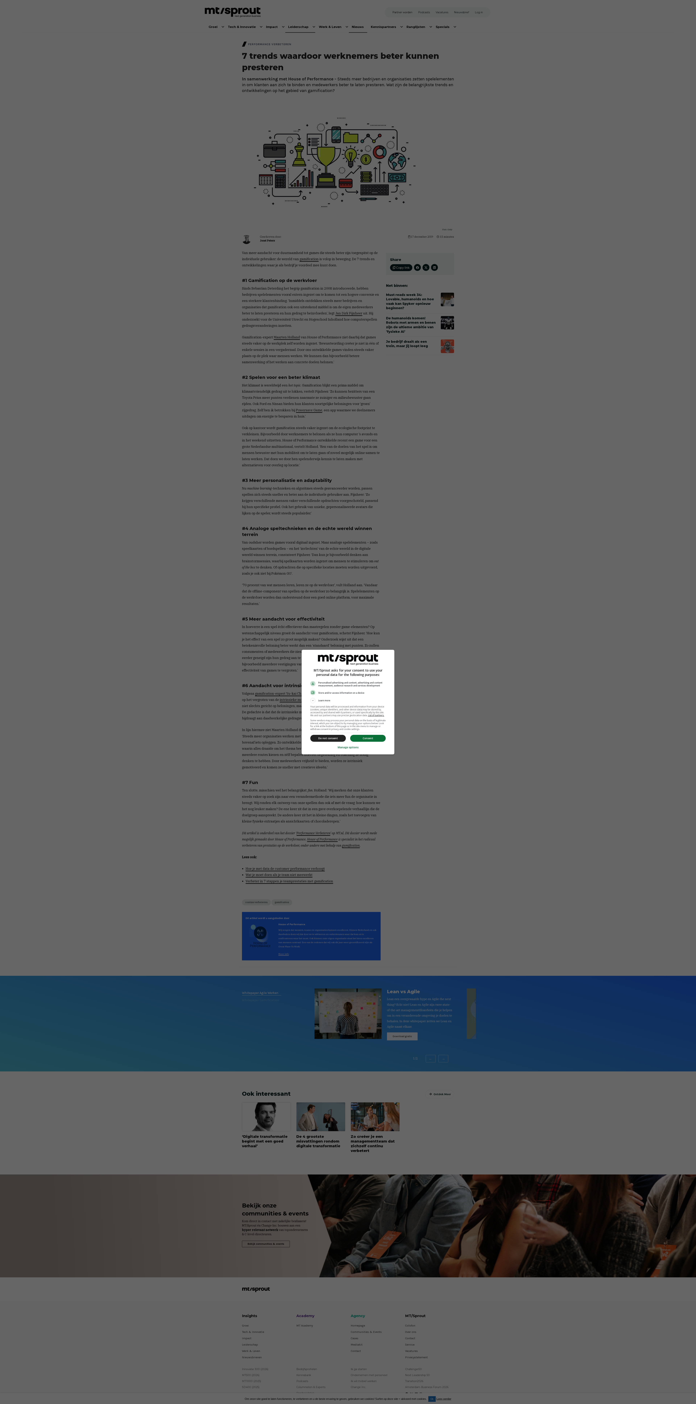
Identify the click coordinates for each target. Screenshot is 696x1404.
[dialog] (348, 702)
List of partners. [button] (376, 715)
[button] (348, 700)
